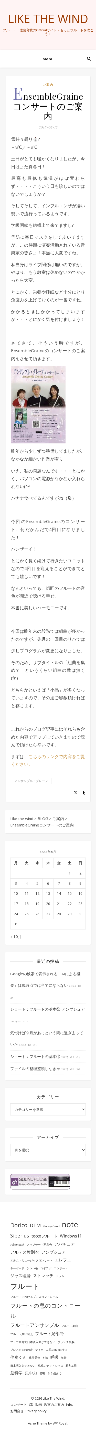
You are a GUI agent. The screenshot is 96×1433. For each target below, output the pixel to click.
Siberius (19, 1235)
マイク (39, 1350)
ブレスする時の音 (21, 1350)
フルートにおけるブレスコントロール (34, 1297)
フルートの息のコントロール (45, 1310)
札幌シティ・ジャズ (50, 1365)
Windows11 (71, 1236)
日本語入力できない (23, 1365)
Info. (69, 1404)
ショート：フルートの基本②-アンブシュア (47, 1009)
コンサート (61, 1268)
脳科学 (16, 1373)
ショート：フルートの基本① (35, 1056)
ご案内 (48, 84)
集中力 (31, 1373)
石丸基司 (71, 1365)
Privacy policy (36, 1411)
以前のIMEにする (57, 1350)
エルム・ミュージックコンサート (31, 1260)
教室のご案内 (54, 1404)
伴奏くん (18, 1357)
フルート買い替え (21, 1334)
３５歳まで (54, 1373)
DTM (35, 1225)
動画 (38, 1404)
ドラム (60, 1276)
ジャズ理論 (20, 1275)
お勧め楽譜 (17, 1244)
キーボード (17, 1268)
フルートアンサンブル (34, 1325)
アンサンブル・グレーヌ (31, 781)
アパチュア (64, 1244)
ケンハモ (32, 1268)
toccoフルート (44, 1236)
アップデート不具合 (39, 1244)
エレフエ (63, 1260)
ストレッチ (43, 1275)
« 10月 (16, 936)
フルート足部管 (49, 1333)
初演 (45, 1358)
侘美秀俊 (34, 1358)
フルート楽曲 (69, 1326)
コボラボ (45, 1268)
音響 (42, 1373)
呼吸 (54, 1357)
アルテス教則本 (24, 1252)
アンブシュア (53, 1252)
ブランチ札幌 (66, 1342)
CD (31, 1404)
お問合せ (17, 1411)
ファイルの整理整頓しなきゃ (35, 1068)
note (70, 1224)
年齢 (64, 1358)
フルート (25, 1286)
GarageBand (51, 1226)
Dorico (18, 1225)
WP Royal (60, 1423)
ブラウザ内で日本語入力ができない (32, 1342)
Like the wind (48, 18)
